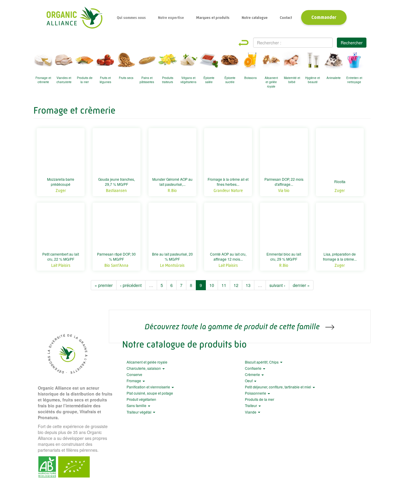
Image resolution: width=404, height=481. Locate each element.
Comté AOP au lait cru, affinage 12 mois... (228, 256)
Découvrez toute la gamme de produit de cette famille (233, 326)
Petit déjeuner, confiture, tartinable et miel (278, 386)
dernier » (301, 285)
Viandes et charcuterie (64, 80)
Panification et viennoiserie (149, 386)
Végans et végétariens (188, 80)
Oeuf (249, 380)
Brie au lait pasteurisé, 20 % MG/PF (172, 256)
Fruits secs (126, 78)
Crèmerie (253, 374)
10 (211, 285)
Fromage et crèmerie (43, 80)
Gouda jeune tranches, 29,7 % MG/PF (116, 182)
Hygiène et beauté (312, 80)
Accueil (74, 17)
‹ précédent (131, 285)
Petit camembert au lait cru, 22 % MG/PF (60, 256)
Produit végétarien (141, 399)
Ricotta (339, 181)
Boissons (250, 78)
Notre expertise (171, 17)
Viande (251, 411)
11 (224, 285)
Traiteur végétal (139, 411)
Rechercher (352, 43)
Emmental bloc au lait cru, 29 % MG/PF (283, 256)
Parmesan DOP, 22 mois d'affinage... (283, 182)
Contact (286, 17)
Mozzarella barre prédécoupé (60, 182)
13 (248, 285)
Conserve (134, 374)
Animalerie (334, 78)
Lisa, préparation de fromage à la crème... (340, 256)
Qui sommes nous (131, 17)
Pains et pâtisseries (147, 80)
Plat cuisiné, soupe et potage (150, 393)
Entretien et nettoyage (354, 80)
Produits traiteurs (167, 80)
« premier (104, 285)
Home (248, 43)
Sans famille (137, 405)
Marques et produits (213, 17)
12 (236, 285)
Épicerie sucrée (229, 80)
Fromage (134, 380)
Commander (323, 17)
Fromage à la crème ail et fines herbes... (228, 182)
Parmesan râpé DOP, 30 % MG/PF (116, 256)
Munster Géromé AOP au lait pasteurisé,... (172, 182)
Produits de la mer (85, 80)
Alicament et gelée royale (271, 81)
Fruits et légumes (105, 80)
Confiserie (253, 368)
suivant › (277, 285)
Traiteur (251, 405)
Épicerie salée (208, 80)
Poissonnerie (256, 393)
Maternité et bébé (292, 80)
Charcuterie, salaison (144, 368)
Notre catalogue (255, 17)
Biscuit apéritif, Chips (262, 361)
